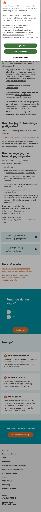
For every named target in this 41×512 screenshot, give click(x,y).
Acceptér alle (20, 46)
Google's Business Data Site (13, 35)
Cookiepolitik (8, 32)
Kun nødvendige (20, 51)
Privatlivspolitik (24, 30)
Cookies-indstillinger (20, 57)
